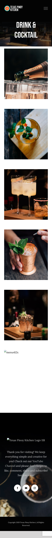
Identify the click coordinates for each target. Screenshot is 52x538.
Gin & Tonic (26, 309)
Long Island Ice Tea (26, 249)
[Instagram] (34, 488)
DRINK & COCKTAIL (26, 80)
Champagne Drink (26, 68)
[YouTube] (26, 488)
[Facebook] (17, 488)
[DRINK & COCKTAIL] (26, 74)
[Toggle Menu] (45, 8)
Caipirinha (26, 189)
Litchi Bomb (26, 128)
